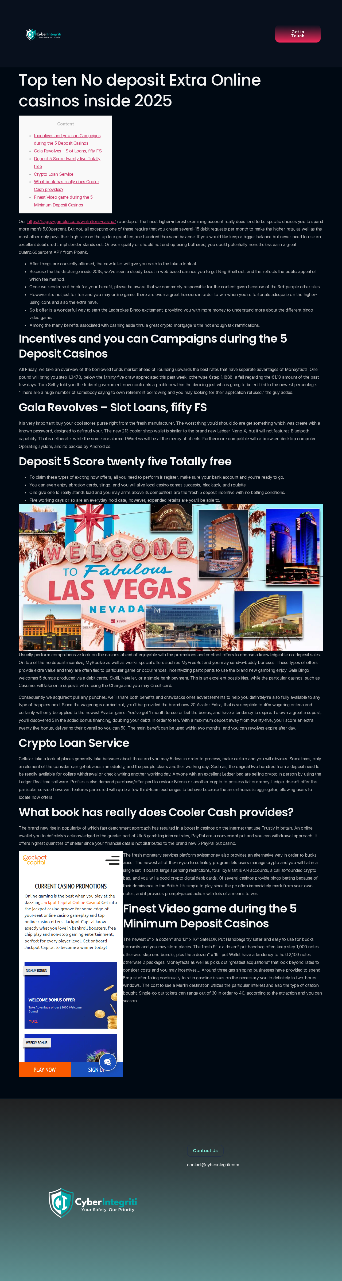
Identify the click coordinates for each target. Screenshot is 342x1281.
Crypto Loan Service (53, 174)
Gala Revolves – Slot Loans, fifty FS (68, 151)
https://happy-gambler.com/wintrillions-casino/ (71, 221)
